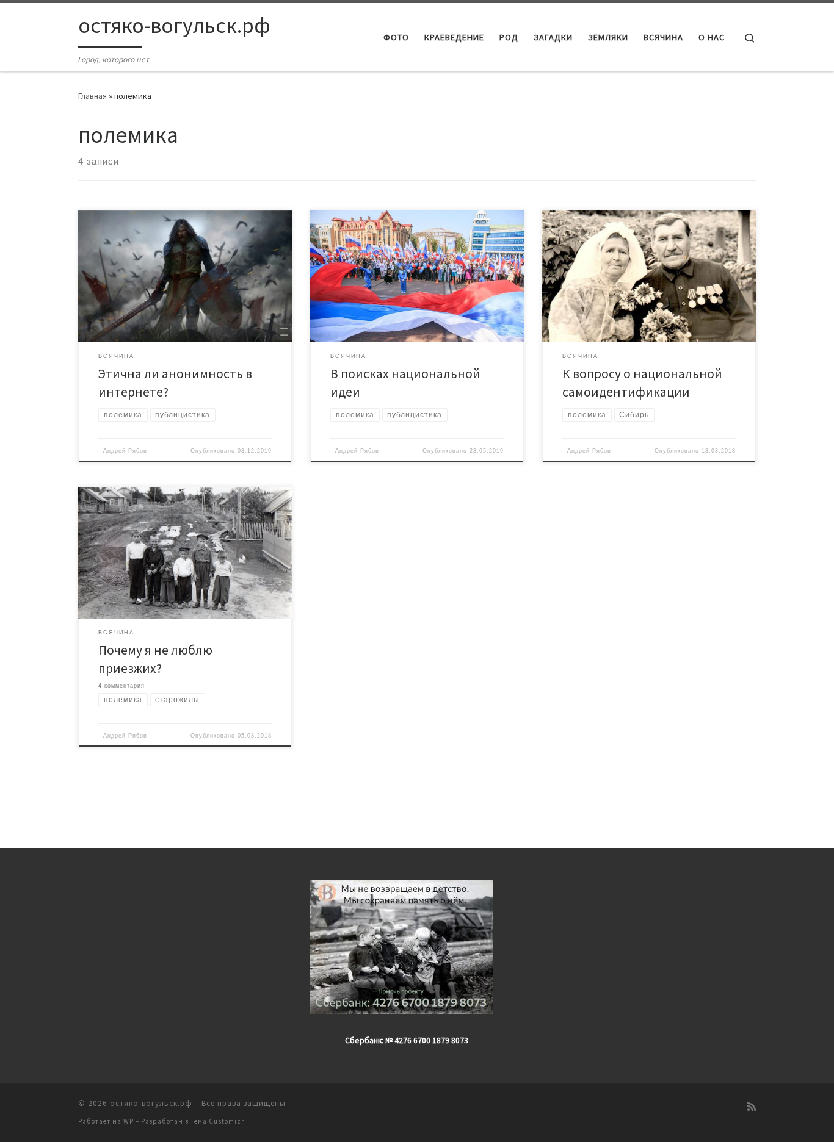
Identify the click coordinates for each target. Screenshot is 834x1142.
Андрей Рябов (125, 451)
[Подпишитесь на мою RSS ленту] (751, 1107)
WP (128, 1121)
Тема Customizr (217, 1121)
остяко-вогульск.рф (151, 1103)
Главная (92, 95)
